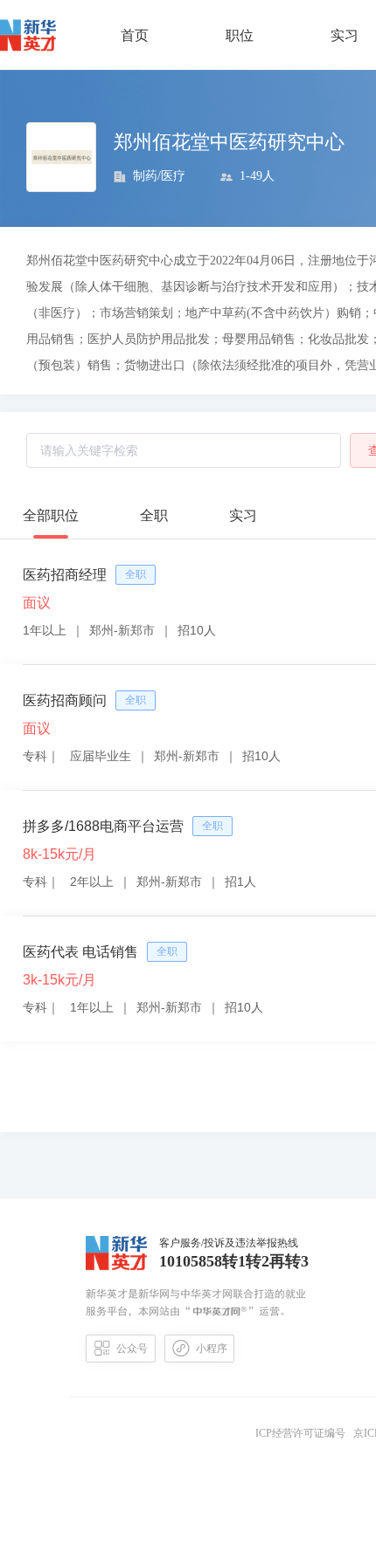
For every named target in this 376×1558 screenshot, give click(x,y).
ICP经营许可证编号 (303, 1433)
